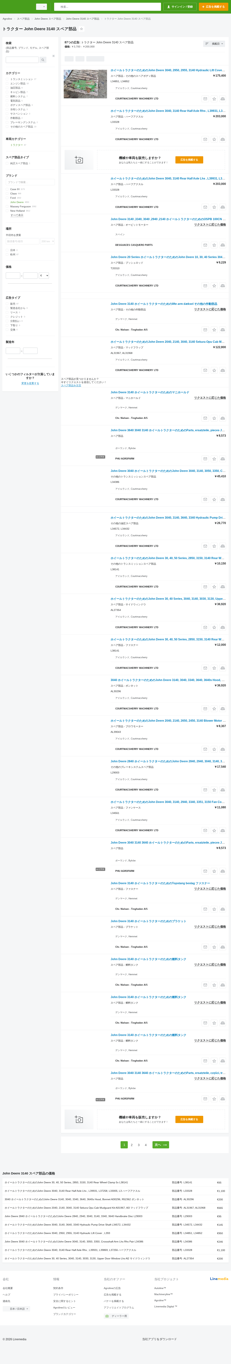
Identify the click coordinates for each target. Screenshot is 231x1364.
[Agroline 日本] (17, 7)
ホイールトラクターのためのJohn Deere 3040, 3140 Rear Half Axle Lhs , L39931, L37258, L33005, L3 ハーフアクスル (72, 1190)
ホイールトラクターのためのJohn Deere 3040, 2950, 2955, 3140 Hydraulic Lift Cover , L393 (57, 1233)
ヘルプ (6, 1294)
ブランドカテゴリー (64, 1314)
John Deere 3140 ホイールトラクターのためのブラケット (148, 921)
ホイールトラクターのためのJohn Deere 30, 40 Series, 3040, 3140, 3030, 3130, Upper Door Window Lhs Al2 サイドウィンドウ (77, 1258)
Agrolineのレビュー (64, 1307)
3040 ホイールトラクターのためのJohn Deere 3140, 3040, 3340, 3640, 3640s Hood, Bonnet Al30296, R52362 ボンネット (74, 1199)
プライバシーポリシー (66, 1294)
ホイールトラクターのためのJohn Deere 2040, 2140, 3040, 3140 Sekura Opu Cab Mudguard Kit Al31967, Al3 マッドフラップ (76, 1207)
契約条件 (58, 1288)
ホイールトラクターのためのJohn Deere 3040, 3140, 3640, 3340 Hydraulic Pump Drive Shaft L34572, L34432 (68, 1224)
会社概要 (8, 1288)
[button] (214, 98)
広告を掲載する (189, 159)
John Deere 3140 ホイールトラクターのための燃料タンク (148, 959)
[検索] (57, 6)
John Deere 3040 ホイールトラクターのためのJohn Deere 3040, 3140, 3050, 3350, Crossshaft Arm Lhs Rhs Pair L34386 (74, 1241)
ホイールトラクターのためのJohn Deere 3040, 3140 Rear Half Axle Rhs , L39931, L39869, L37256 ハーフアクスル (70, 1250)
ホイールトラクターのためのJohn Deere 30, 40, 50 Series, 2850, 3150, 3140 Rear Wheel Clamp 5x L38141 (66, 1182)
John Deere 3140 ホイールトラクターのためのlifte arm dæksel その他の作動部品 (164, 303)
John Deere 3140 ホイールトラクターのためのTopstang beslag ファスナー (160, 883)
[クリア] (53, 56)
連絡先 (6, 1301)
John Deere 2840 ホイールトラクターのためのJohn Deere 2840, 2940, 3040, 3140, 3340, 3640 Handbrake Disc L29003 (73, 1216)
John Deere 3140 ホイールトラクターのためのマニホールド (150, 392)
